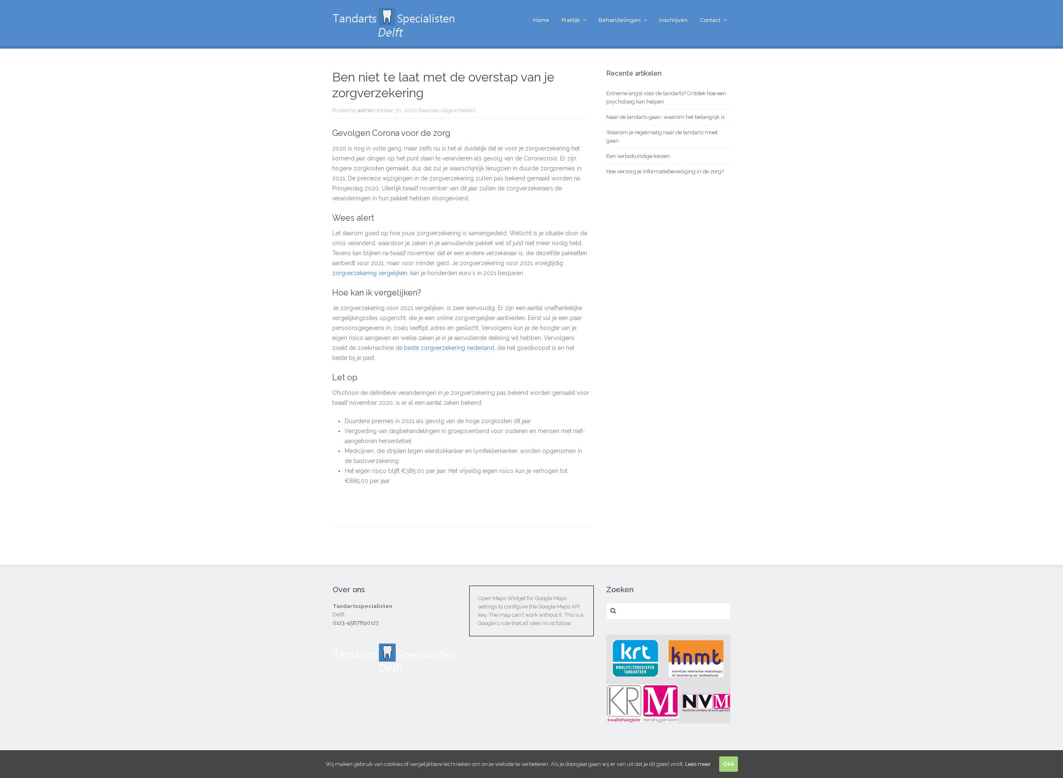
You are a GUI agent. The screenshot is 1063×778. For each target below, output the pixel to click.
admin (366, 110)
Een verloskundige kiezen (638, 156)
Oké (728, 764)
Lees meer (698, 764)
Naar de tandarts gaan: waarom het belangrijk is (665, 117)
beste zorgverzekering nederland (449, 348)
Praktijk (571, 20)
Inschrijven (673, 20)
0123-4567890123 (356, 623)
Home (541, 20)
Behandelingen (620, 20)
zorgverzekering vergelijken (369, 273)
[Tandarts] (394, 33)
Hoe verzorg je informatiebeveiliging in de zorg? (665, 171)
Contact (710, 20)
